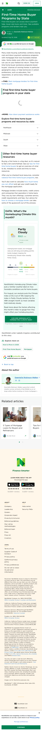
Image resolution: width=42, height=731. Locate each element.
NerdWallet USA (23, 703)
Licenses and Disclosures (28, 600)
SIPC (17, 647)
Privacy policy (9, 557)
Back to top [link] (9, 364)
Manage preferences (21, 721)
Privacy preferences (11, 565)
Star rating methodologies (9, 525)
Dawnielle (23, 378)
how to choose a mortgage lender (16, 200)
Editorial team (9, 529)
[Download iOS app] (13, 485)
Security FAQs (27, 509)
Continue (21, 727)
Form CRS (17, 650)
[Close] (39, 713)
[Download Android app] (28, 485)
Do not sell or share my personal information (11, 570)
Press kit (7, 535)
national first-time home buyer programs (18, 178)
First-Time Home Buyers (12, 349)
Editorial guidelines (11, 521)
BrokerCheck (16, 655)
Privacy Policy (8, 652)
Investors (7, 538)
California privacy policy (10, 561)
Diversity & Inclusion (12, 518)
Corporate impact (11, 515)
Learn (9, 10)
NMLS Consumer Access (11, 600)
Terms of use (9, 548)
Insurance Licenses (19, 613)
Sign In (27, 3)
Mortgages (28, 349)
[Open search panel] (19, 3)
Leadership (8, 509)
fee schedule (33, 654)
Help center (26, 506)
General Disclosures (22, 654)
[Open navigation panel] (2, 3)
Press (6, 532)
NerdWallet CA (22, 708)
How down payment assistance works (24, 114)
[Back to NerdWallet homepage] (3, 10)
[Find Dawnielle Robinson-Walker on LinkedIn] (19, 380)
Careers (7, 512)
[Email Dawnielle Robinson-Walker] (16, 380)
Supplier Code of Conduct (10, 553)
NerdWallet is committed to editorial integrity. (19, 49)
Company (7, 506)
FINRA (13, 647)
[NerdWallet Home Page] (7, 3)
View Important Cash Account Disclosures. (20, 662)
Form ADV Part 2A (27, 650)
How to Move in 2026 (11, 345)
